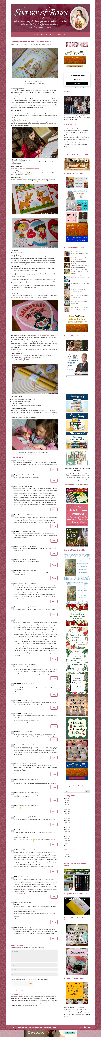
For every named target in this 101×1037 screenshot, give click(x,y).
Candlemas (26, 44)
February (69, 802)
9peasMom (17, 515)
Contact (59, 34)
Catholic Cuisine (82, 154)
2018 (67, 820)
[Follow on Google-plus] (88, 1027)
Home (36, 34)
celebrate (52, 162)
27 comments (47, 44)
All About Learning (85, 472)
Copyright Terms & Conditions (77, 1014)
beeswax (19, 361)
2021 (67, 813)
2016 (67, 825)
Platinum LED (74, 479)
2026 (67, 798)
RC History (80, 480)
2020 (67, 816)
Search (88, 791)
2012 (67, 834)
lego (17, 357)
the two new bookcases (21, 112)
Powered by (74, 87)
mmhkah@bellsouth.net (20, 893)
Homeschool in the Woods (76, 475)
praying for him (26, 264)
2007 (67, 845)
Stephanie (17, 475)
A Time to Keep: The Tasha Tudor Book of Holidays (38, 85)
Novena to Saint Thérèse (77, 251)
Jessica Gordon (18, 546)
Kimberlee (17, 745)
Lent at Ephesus (20, 252)
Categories (66, 854)
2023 (67, 809)
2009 (67, 841)
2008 (67, 843)
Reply (54, 469)
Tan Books (67, 479)
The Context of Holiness (44, 335)
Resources (44, 34)
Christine (17, 531)
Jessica (13, 44)
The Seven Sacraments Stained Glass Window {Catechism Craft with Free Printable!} (80, 271)
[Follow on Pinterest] (80, 1027)
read (12, 163)
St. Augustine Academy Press (82, 477)
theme (49, 172)
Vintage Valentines (39, 181)
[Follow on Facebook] (76, 1027)
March (68, 800)
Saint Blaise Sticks (34, 168)
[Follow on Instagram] (84, 1027)
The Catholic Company (78, 474)
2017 (67, 822)
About (52, 34)
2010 (67, 838)
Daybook (31, 44)
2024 (67, 807)
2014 (67, 829)
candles (23, 361)
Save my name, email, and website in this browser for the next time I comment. (30, 979)
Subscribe (77, 83)
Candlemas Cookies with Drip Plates (19, 168)
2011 (67, 836)
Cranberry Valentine (15, 295)
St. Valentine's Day (38, 44)
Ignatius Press (69, 474)
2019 (67, 818)
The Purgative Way (82, 479)
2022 (67, 811)
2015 (67, 827)
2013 (67, 831)
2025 (67, 804)
